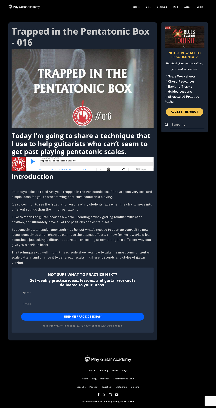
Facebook (107, 387)
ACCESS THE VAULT (184, 111)
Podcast (104, 378)
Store (85, 378)
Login (200, 7)
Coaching (162, 7)
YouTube (81, 387)
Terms (115, 370)
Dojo (148, 7)
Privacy (104, 370)
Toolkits (135, 7)
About (187, 7)
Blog (175, 7)
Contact (92, 370)
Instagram (121, 387)
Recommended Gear (123, 378)
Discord (135, 387)
